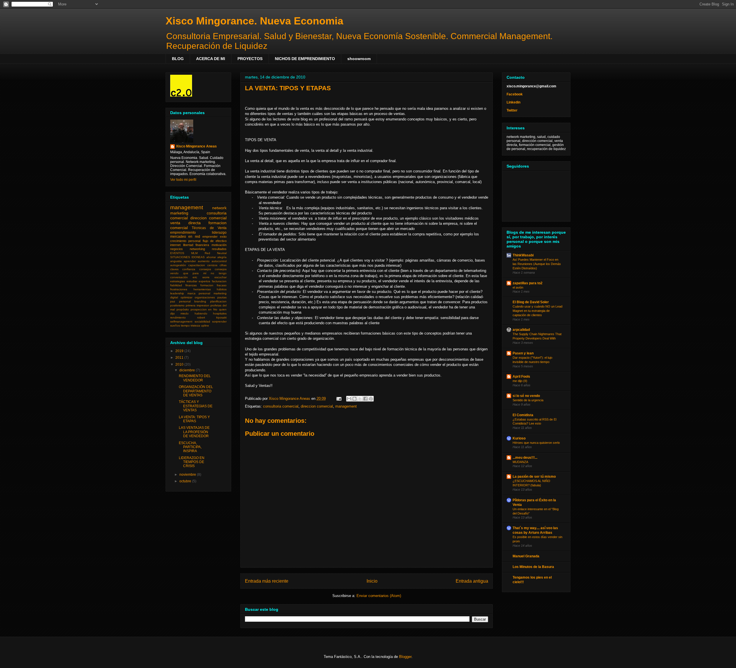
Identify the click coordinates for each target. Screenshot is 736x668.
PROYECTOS (249, 58)
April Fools (521, 377)
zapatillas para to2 (528, 283)
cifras (223, 265)
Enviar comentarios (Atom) (378, 596)
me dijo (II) (520, 381)
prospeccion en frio (204, 309)
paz (172, 301)
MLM (194, 253)
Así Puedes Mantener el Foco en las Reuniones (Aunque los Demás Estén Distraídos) (537, 264)
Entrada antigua (472, 581)
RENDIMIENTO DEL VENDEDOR (195, 378)
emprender (210, 236)
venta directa (185, 222)
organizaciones (205, 297)
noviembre (188, 475)
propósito (183, 309)
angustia (176, 261)
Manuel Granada (526, 556)
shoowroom (359, 58)
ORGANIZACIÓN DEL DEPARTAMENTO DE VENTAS (196, 391)
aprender (190, 261)
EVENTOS (177, 253)
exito (223, 236)
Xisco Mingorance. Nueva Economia (254, 21)
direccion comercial (317, 406)
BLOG (178, 58)
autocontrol (219, 261)
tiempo (185, 325)
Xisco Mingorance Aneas (196, 146)
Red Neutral (216, 253)
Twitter (512, 110)
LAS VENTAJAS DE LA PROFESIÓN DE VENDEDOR (194, 432)
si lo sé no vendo (526, 396)
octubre (185, 481)
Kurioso (519, 438)
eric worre (201, 277)
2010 (179, 364)
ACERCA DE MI (210, 58)
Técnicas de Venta (209, 228)
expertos (204, 281)
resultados (219, 249)
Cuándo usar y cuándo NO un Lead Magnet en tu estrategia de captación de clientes (537, 311)
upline (205, 325)
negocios (176, 249)
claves (174, 269)
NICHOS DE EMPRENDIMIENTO (305, 58)
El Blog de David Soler (531, 302)
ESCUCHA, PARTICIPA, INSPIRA (190, 447)
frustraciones (178, 289)
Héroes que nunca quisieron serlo (536, 442)
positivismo (177, 305)
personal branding (192, 301)
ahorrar (211, 257)
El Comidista (523, 415)
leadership (177, 293)
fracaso (222, 285)
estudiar (192, 281)
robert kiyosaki (212, 317)
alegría (222, 257)
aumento (204, 261)
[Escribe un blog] (354, 399)
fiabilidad (176, 285)
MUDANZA (520, 462)
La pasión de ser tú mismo (534, 477)
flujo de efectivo (215, 241)
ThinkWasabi (523, 255)
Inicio (372, 581)
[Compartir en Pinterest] (371, 399)
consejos (205, 269)
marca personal (198, 293)
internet (175, 245)
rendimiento (178, 317)
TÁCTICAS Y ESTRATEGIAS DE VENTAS (195, 406)
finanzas (191, 285)
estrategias (177, 281)
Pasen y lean (523, 353)
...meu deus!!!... (525, 458)
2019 (179, 351)
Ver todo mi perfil (183, 180)
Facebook (515, 94)
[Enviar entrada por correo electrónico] (338, 398)
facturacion (219, 281)
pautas (222, 297)
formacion (206, 285)
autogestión (178, 265)
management (346, 406)
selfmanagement (181, 321)
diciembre (187, 370)
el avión (518, 287)
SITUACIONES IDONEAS (187, 257)
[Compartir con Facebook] (365, 399)
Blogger (405, 656)
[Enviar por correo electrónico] (349, 399)
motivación (219, 245)
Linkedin (513, 102)
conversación (179, 277)
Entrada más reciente (266, 581)
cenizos (212, 265)
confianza (188, 269)
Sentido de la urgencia (528, 400)
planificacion (218, 301)
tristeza (195, 325)
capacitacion (196, 265)
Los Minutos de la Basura (533, 567)
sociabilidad (202, 321)
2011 (179, 358)
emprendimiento (183, 233)
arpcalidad (521, 330)
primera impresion (197, 305)
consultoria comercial (280, 406)
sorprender (219, 321)
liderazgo (219, 233)
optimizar (186, 297)
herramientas (202, 289)
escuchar (220, 277)
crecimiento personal (185, 241)
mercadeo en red (185, 237)
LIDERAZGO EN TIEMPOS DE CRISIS (191, 462)
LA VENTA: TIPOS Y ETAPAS (194, 419)
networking (197, 249)
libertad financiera (196, 245)
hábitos (222, 289)
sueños (175, 325)
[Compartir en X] (360, 399)
